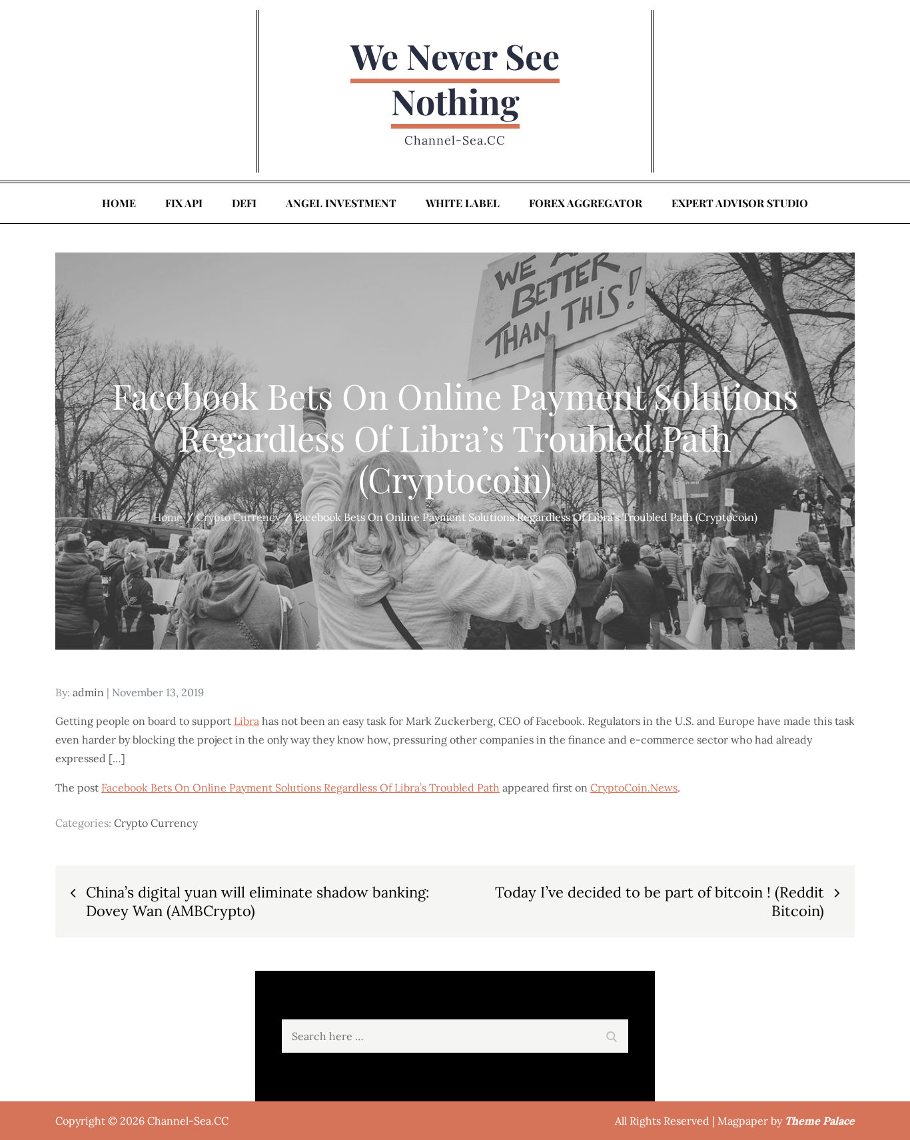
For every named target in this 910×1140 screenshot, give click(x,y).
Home (119, 203)
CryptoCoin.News (634, 787)
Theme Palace (820, 1120)
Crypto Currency (156, 823)
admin (88, 692)
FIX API (184, 203)
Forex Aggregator (585, 203)
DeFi (244, 203)
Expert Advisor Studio (740, 203)
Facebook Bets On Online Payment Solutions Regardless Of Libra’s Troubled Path (300, 787)
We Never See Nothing (455, 78)
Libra (246, 721)
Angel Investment (341, 203)
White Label (463, 203)
